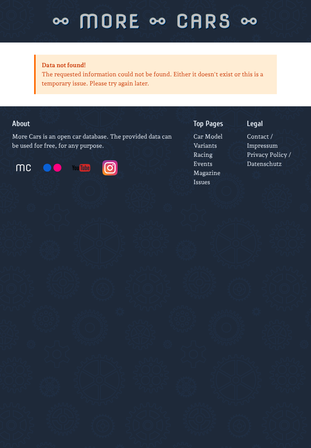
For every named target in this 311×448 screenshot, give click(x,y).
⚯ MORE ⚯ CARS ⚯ (155, 21)
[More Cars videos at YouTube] (81, 167)
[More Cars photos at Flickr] (52, 167)
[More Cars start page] (23, 167)
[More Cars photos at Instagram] (110, 167)
